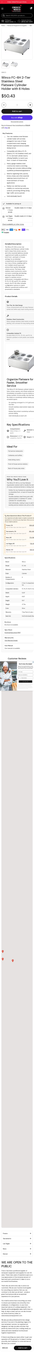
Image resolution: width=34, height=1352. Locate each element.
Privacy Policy (24, 688)
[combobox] (19, 678)
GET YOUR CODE (25, 681)
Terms (27, 688)
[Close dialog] (33, 662)
